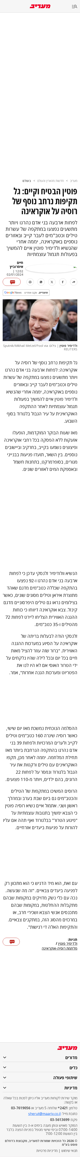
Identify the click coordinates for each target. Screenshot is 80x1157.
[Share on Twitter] (52, 282)
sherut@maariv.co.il (44, 1113)
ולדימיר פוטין (67, 944)
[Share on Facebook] (62, 282)
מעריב (73, 181)
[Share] (73, 282)
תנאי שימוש (69, 1150)
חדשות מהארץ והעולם (50, 181)
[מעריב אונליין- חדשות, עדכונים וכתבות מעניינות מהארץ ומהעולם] (40, 6)
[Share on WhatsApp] (41, 282)
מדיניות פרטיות (47, 1150)
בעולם (26, 181)
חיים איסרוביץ (16, 264)
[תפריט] (76, 7)
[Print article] (30, 282)
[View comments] (12, 282)
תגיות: (72, 940)
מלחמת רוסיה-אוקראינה (59, 948)
